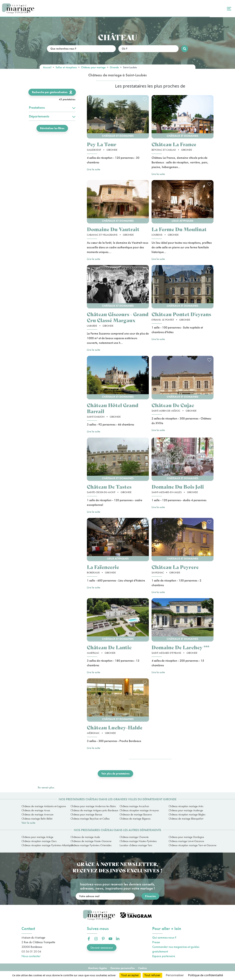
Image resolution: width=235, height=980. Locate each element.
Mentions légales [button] (97, 968)
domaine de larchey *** (180, 647)
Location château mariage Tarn (136, 845)
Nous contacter (31, 956)
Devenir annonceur (101, 948)
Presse (156, 942)
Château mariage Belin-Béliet (37, 818)
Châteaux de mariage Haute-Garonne (91, 841)
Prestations (37, 107)
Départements (39, 116)
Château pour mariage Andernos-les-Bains (93, 806)
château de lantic (109, 647)
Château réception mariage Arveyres (139, 810)
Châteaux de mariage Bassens (136, 814)
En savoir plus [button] (46, 787)
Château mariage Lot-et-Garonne (186, 841)
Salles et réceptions (66, 67)
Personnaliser (175, 975)
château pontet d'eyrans (181, 314)
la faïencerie (103, 567)
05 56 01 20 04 (31, 951)
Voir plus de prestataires (115, 773)
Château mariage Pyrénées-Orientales (91, 845)
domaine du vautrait (113, 229)
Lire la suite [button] (93, 169)
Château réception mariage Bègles (187, 814)
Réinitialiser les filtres (52, 128)
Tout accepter (130, 975)
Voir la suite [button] (28, 823)
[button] (118, 116)
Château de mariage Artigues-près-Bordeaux (93, 810)
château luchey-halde (114, 727)
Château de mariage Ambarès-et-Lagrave (44, 806)
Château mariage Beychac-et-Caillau (90, 818)
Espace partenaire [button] (163, 956)
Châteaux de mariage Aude (85, 837)
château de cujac (173, 405)
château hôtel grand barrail (112, 408)
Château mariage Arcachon (134, 806)
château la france (174, 144)
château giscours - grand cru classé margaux (117, 317)
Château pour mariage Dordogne (186, 837)
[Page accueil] (18, 8)
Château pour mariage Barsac (86, 814)
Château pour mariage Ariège (37, 837)
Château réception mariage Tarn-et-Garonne (191, 845)
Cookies (142, 968)
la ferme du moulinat (179, 229)
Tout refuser (152, 975)
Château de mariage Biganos (135, 818)
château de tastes (109, 486)
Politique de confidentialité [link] (205, 975)
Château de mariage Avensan (38, 814)
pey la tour (101, 144)
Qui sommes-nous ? (164, 937)
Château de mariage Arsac (36, 810)
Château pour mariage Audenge (186, 810)
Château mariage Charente (134, 837)
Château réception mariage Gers (39, 841)
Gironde (114, 67)
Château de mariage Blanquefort (186, 818)
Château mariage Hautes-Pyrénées (138, 841)
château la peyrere (175, 567)
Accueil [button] (47, 67)
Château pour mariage (93, 67)
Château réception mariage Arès (186, 806)
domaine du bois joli (178, 486)
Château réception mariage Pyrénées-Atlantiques (44, 845)
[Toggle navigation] (228, 8)
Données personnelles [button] (122, 968)
